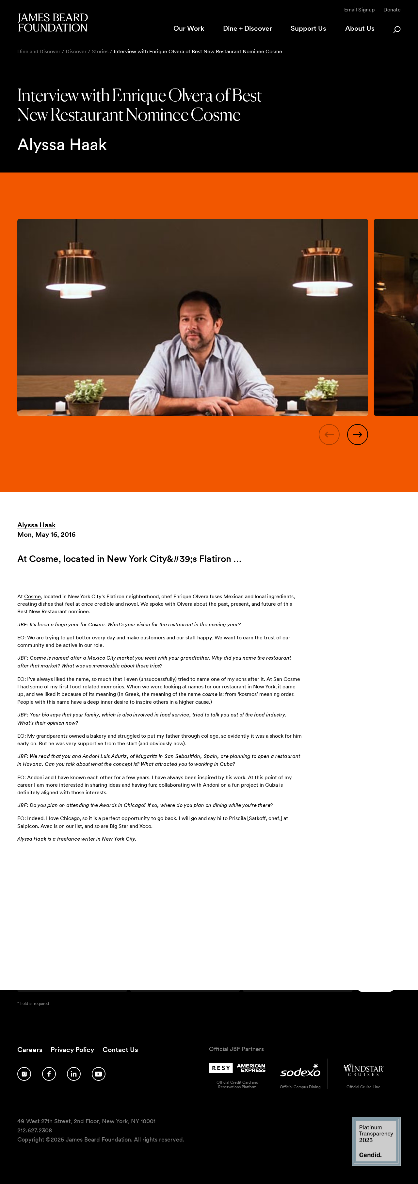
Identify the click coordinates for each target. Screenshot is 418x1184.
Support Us (308, 28)
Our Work (188, 28)
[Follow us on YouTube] (98, 1074)
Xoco (145, 826)
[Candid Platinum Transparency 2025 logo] (376, 1164)
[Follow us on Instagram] (24, 1074)
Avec (46, 826)
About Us (360, 28)
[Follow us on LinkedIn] (74, 1074)
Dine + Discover (247, 28)
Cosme (32, 596)
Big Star (119, 826)
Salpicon (27, 826)
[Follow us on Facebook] (49, 1074)
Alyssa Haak (36, 525)
